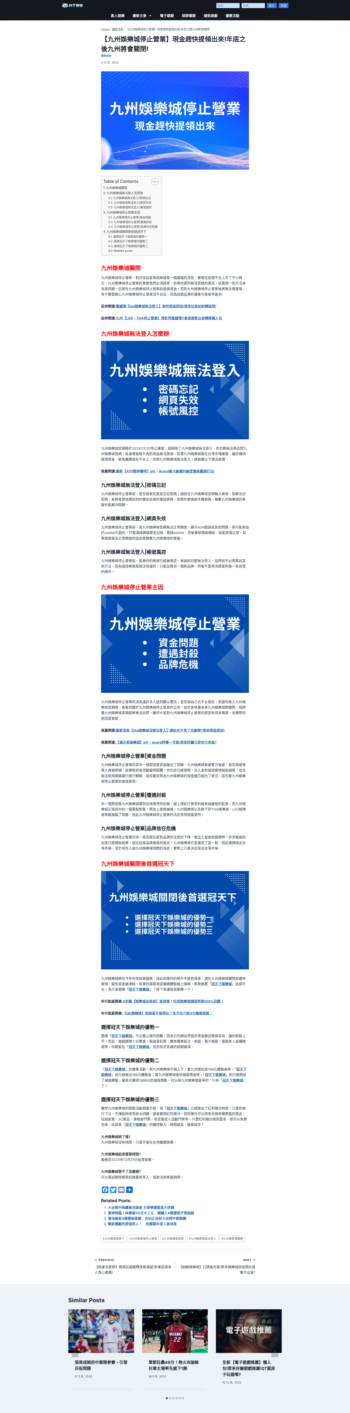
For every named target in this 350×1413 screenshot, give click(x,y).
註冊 (283, 5)
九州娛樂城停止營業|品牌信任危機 (136, 226)
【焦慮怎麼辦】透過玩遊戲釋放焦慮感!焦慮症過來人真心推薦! (133, 1266)
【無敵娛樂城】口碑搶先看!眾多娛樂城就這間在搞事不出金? (217, 1266)
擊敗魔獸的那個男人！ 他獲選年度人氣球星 (142, 1224)
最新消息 (106, 55)
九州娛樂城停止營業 (143, 1238)
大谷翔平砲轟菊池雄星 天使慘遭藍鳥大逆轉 (141, 1208)
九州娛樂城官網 (173, 1238)
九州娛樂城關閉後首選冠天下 (126, 232)
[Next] (274, 1352)
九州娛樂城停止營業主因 (123, 212)
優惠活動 (232, 16)
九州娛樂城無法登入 (202, 1238)
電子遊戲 (167, 16)
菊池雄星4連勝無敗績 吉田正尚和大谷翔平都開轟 (147, 1218)
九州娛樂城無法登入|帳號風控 (133, 207)
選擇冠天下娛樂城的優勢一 (130, 236)
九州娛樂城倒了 (114, 1238)
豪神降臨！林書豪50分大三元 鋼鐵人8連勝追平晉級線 (151, 1213)
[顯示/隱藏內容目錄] (153, 181)
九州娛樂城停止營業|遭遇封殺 (133, 222)
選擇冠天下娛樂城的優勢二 (131, 241)
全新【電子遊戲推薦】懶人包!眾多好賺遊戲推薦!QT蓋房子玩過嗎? (248, 1368)
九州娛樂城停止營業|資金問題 (132, 217)
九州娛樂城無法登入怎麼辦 (125, 193)
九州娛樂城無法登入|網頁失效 (133, 202)
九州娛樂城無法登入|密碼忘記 (132, 198)
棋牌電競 (189, 16)
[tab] (167, 1398)
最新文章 (139, 16)
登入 (272, 5)
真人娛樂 (118, 16)
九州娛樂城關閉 (116, 188)
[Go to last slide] (75, 1352)
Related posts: (123, 250)
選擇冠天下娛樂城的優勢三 (131, 246)
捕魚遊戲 (211, 16)
